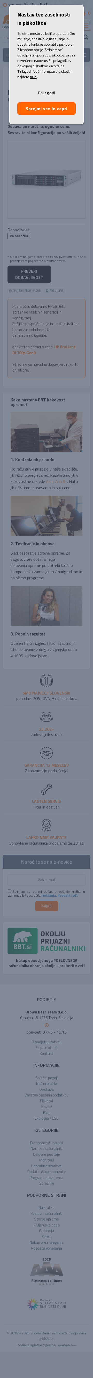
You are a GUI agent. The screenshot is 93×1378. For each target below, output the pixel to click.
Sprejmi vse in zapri (46, 108)
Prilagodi (46, 93)
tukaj (33, 76)
